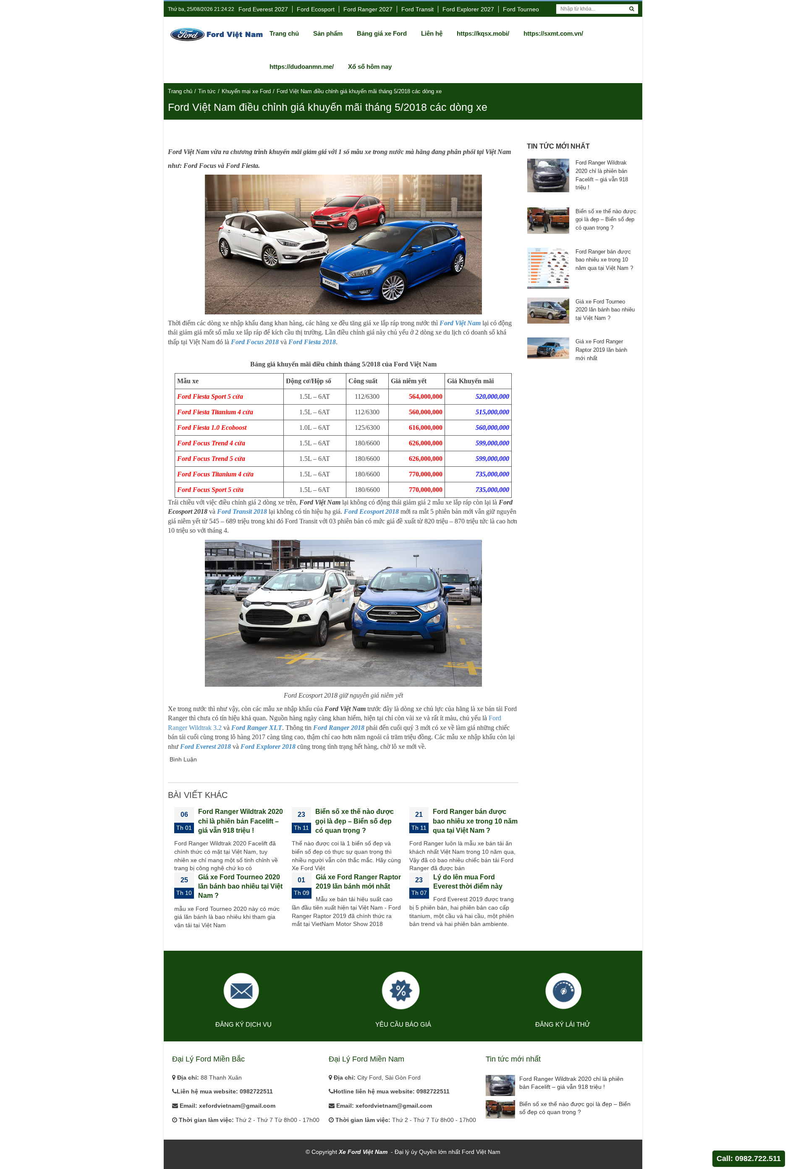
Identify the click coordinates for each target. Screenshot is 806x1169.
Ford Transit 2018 (242, 511)
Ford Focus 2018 (255, 341)
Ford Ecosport (316, 9)
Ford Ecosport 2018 (371, 511)
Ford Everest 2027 (263, 9)
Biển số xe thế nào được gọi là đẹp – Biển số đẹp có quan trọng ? (354, 821)
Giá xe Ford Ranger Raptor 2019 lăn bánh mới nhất (601, 349)
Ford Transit (417, 9)
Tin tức (207, 91)
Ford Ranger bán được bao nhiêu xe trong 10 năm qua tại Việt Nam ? (475, 821)
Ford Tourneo (521, 9)
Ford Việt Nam (460, 323)
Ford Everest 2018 (205, 746)
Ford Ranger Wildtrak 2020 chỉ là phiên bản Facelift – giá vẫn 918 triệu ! (240, 821)
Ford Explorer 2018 (268, 746)
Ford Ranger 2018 (338, 727)
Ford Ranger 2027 (368, 9)
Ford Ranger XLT (256, 727)
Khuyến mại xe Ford (246, 91)
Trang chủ (180, 91)
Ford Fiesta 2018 (312, 341)
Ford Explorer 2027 (468, 9)
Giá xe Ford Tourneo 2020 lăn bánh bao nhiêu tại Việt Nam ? (240, 886)
